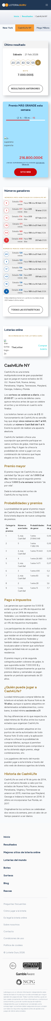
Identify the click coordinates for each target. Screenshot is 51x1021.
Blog (6, 883)
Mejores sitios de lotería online (22, 852)
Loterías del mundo (15, 860)
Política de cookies (13, 945)
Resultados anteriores (25, 88)
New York (8, 28)
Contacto (9, 931)
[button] (47, 5)
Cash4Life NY (24, 28)
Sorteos (8, 875)
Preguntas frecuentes (15, 904)
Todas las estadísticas (25, 310)
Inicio (16, 16)
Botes (7, 867)
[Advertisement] (31, 140)
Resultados (27, 16)
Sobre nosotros (12, 924)
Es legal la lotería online (15, 917)
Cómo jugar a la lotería (15, 910)
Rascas (8, 890)
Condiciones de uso (14, 938)
